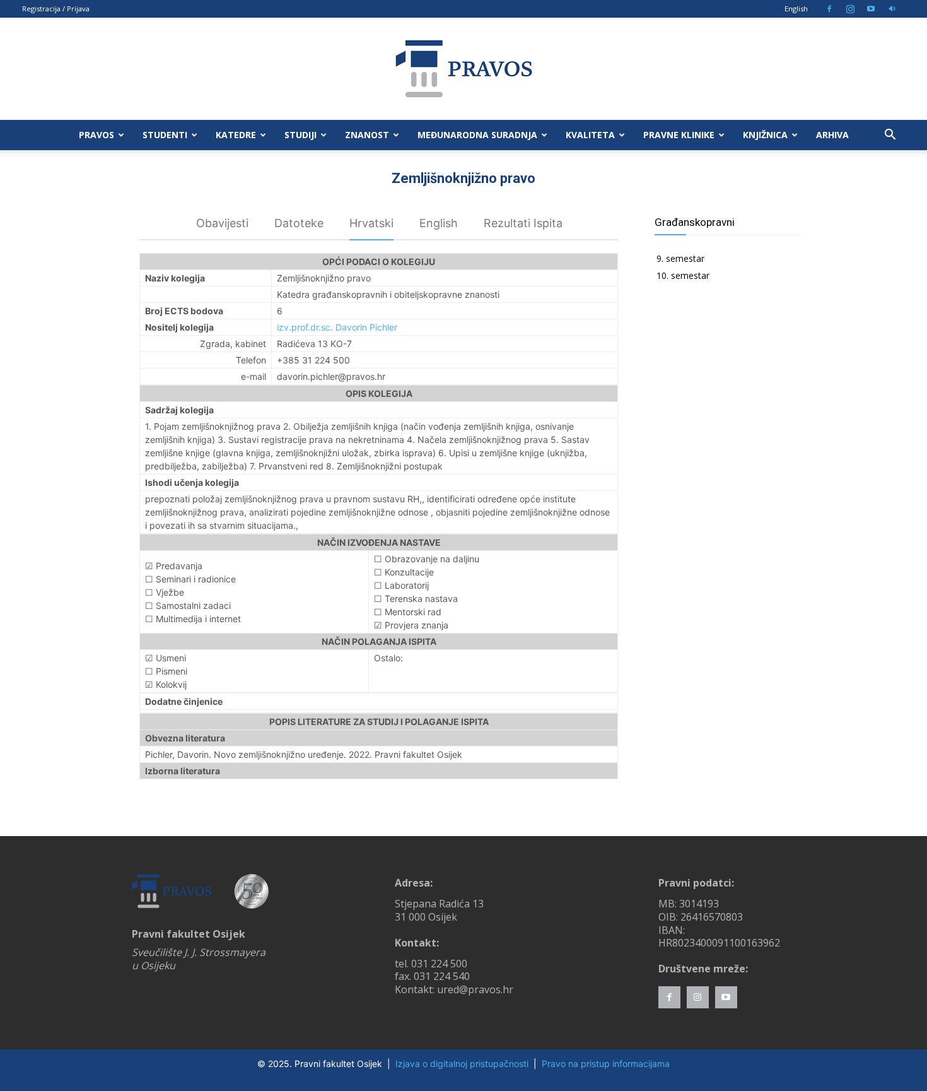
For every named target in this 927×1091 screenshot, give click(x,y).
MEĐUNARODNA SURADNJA (477, 135)
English (796, 8)
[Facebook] (829, 9)
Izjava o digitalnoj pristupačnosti (461, 1063)
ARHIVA (832, 135)
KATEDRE (236, 135)
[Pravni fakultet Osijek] (463, 69)
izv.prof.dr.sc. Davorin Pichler (337, 327)
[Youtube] (870, 9)
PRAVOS (96, 135)
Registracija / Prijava (56, 8)
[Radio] (891, 9)
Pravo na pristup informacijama (606, 1063)
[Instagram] (850, 9)
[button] (890, 136)
